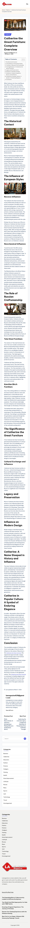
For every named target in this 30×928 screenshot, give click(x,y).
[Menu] (27, 3)
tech (4, 794)
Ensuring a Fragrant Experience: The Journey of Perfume (13, 907)
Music (4, 787)
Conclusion (9, 79)
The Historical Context (11, 62)
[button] (9, 710)
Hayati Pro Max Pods (7, 892)
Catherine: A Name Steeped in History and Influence (13, 74)
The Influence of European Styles (14, 63)
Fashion (8, 10)
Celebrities (6, 756)
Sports (5, 791)
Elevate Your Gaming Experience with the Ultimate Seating (14, 912)
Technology (6, 797)
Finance (5, 766)
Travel (5, 800)
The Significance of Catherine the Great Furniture (14, 67)
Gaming (5, 772)
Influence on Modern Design (13, 71)
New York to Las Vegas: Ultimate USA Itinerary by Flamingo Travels (13, 917)
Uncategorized (7, 803)
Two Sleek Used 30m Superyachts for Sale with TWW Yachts (14, 903)
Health (5, 775)
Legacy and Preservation (12, 70)
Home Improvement (8, 778)
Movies (5, 784)
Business (5, 753)
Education (6, 759)
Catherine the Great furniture (13, 653)
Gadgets (5, 769)
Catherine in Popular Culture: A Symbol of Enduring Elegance (13, 77)
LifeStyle (5, 781)
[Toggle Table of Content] (22, 59)
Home (3, 10)
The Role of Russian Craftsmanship (15, 65)
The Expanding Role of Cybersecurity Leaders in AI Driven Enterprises (13, 898)
